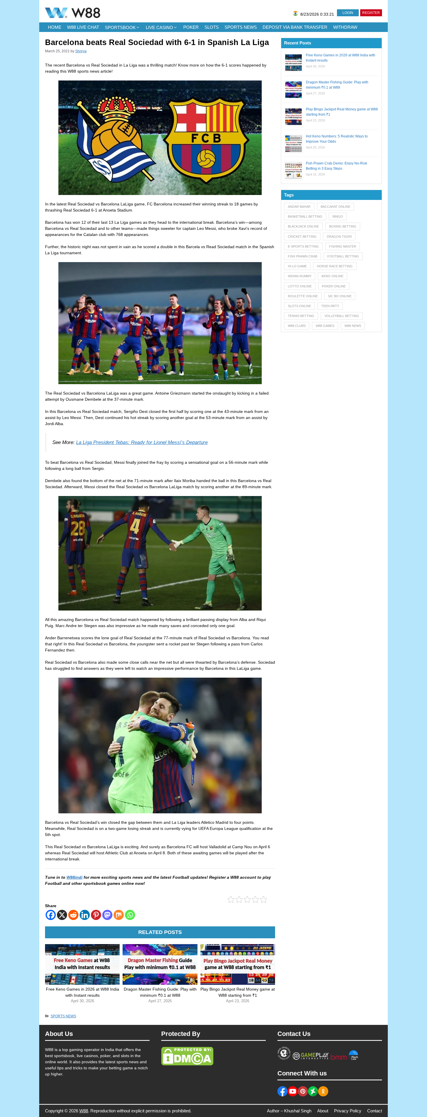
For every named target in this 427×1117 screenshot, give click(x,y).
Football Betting (343, 256)
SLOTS (211, 27)
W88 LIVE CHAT (83, 27)
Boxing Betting (342, 226)
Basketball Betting (305, 216)
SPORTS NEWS (241, 27)
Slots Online (299, 306)
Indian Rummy (299, 276)
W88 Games (325, 325)
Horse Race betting (335, 266)
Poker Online (334, 286)
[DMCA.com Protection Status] (187, 1064)
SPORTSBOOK (120, 27)
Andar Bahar (299, 206)
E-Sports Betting (303, 246)
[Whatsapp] (130, 915)
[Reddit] (73, 915)
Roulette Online (303, 296)
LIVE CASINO (159, 27)
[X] (62, 915)
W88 (83, 1110)
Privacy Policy (347, 1110)
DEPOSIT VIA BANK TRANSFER (295, 27)
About (322, 1110)
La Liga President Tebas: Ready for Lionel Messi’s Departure (142, 442)
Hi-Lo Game (297, 266)
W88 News (353, 325)
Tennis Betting (301, 316)
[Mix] (119, 915)
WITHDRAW (345, 27)
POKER (191, 27)
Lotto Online (300, 286)
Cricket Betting (302, 236)
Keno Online (332, 276)
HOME (54, 27)
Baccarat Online (335, 206)
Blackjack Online (303, 226)
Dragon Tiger (339, 236)
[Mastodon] (107, 915)
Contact (374, 1110)
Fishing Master (342, 246)
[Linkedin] (85, 915)
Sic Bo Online (339, 296)
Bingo (338, 216)
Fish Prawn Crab (302, 256)
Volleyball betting (341, 316)
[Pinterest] (96, 915)
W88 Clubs (297, 325)
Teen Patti (330, 306)
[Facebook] (51, 915)
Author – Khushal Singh (289, 1110)
